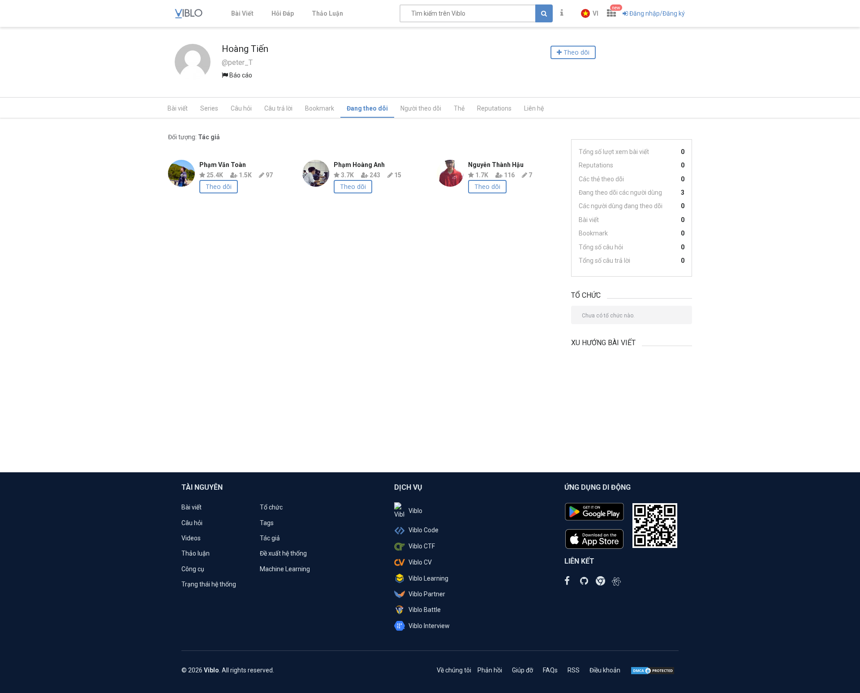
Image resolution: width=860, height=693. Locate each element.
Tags (267, 522)
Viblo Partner (426, 594)
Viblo (415, 510)
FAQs (550, 670)
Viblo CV (420, 562)
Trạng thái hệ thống (208, 584)
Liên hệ (534, 108)
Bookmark (319, 108)
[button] (589, 13)
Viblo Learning (428, 578)
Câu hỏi (241, 108)
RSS (574, 670)
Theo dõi (219, 186)
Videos (191, 538)
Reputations (494, 108)
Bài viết (178, 108)
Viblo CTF (421, 546)
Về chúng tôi (454, 670)
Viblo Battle (424, 609)
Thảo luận (195, 553)
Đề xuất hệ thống (283, 553)
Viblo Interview (429, 625)
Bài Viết (242, 13)
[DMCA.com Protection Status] (652, 670)
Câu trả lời (278, 108)
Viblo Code (423, 530)
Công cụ (192, 569)
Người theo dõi (420, 108)
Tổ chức (271, 507)
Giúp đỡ (522, 670)
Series (209, 108)
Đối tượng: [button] (194, 137)
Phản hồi (489, 670)
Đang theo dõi (367, 108)
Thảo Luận (327, 13)
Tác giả (270, 538)
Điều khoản (604, 670)
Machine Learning (285, 569)
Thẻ (459, 108)
